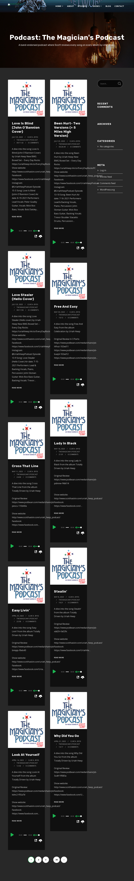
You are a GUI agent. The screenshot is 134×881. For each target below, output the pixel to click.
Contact (119, 6)
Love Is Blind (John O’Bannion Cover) (26, 127)
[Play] (12, 230)
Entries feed (106, 176)
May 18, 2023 (59, 449)
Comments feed (107, 183)
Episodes (82, 6)
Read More (17, 216)
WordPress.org (107, 189)
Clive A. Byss (32, 137)
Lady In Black (65, 443)
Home (58, 6)
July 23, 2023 (17, 137)
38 (56, 859)
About (70, 6)
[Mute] (34, 231)
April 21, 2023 (60, 741)
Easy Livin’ (21, 610)
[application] (26, 230)
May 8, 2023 (59, 597)
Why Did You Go (66, 736)
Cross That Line (25, 466)
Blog (108, 6)
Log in (103, 170)
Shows (96, 6)
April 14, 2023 (18, 760)
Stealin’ (60, 591)
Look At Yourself (26, 755)
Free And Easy (66, 306)
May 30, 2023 (59, 312)
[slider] (38, 233)
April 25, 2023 (18, 616)
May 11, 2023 (17, 471)
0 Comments (33, 143)
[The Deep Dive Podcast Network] (14, 4)
